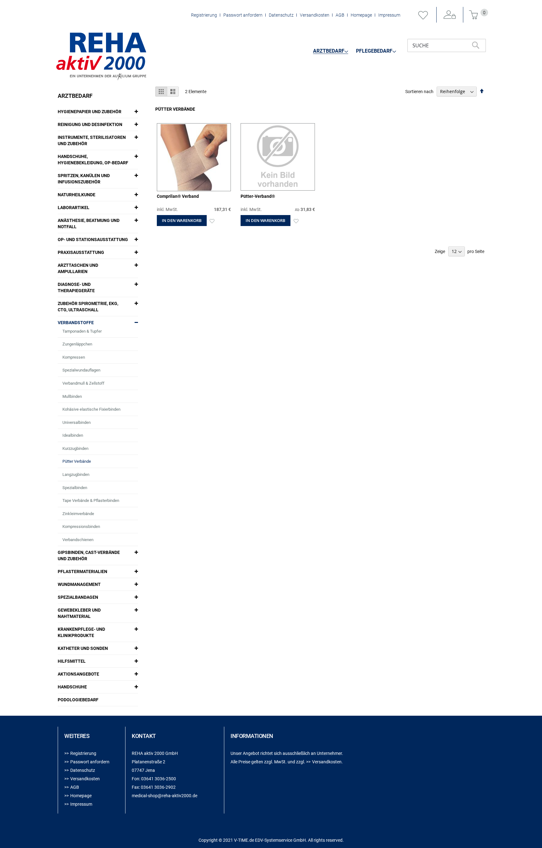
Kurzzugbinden (75, 448)
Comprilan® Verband (178, 196)
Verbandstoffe (76, 322)
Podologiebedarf (78, 699)
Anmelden (450, 15)
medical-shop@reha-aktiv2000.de (164, 795)
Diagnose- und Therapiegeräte (76, 287)
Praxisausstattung (81, 252)
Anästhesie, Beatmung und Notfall (89, 223)
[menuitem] (330, 51)
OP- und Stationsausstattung (93, 239)
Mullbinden (72, 396)
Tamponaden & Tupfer (82, 331)
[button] (212, 220)
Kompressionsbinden (81, 526)
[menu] (355, 51)
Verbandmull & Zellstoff (83, 383)
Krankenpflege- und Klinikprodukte (81, 632)
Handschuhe (72, 686)
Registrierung (204, 15)
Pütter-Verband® (258, 196)
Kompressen (73, 357)
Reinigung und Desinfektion (90, 124)
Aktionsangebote (78, 674)
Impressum (389, 15)
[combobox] (446, 45)
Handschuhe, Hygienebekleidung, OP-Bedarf (93, 159)
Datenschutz (281, 15)
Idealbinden (72, 435)
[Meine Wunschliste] (423, 15)
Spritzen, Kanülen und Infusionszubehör (84, 178)
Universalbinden (76, 422)
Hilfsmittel (72, 661)
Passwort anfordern (243, 15)
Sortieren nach (419, 91)
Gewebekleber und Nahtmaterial (79, 613)
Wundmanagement (79, 584)
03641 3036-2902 (158, 787)
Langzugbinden (75, 474)
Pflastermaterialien (82, 571)
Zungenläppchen (77, 344)
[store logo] (101, 56)
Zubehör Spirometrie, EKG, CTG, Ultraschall (88, 306)
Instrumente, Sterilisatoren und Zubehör (92, 140)
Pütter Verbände (76, 461)
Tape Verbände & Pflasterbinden (90, 500)
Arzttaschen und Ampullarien (78, 268)
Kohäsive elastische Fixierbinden (91, 409)
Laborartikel (73, 207)
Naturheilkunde (76, 194)
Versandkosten (314, 15)
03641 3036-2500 (158, 778)
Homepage (361, 15)
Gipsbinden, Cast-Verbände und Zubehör (89, 555)
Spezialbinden (74, 487)
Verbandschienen (77, 539)
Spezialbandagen (78, 597)
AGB (340, 15)
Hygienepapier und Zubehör (89, 111)
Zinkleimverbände (78, 513)
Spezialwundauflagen (81, 370)
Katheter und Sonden (83, 648)
